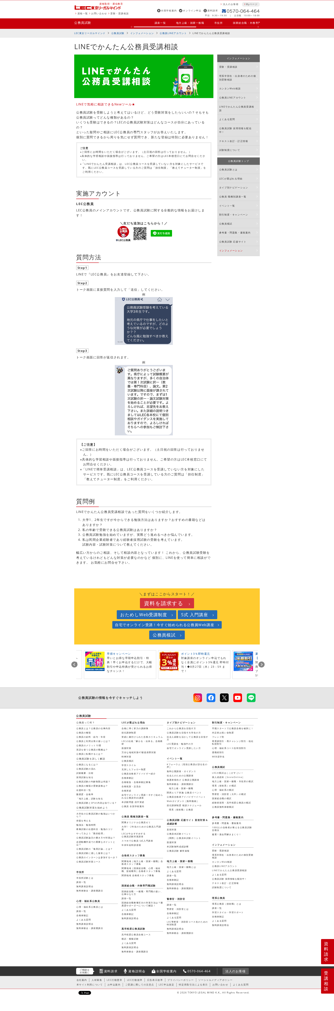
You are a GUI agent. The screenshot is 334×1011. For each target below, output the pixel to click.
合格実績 (126, 790)
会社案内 (82, 980)
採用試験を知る (84, 777)
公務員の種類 (83, 732)
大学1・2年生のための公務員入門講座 (141, 828)
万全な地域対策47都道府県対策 (139, 752)
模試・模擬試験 (130, 938)
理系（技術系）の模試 (224, 785)
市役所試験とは (84, 877)
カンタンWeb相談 (230, 88)
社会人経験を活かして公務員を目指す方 (187, 738)
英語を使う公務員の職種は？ (92, 749)
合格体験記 (128, 777)
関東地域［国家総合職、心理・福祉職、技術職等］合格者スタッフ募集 (141, 869)
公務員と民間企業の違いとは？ (93, 741)
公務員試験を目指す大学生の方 (184, 732)
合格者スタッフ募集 (133, 855)
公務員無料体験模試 (223, 806)
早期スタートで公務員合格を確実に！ (232, 728)
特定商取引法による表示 (193, 984)
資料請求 (212, 10)
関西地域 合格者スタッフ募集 (138, 875)
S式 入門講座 (194, 615)
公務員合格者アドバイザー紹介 (139, 773)
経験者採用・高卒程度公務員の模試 (231, 802)
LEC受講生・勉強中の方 (180, 743)
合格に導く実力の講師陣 (135, 728)
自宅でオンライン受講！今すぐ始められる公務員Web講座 (164, 624)
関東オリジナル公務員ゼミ (136, 822)
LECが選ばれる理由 (231, 178)
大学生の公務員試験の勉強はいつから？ (95, 815)
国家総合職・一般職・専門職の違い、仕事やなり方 (142, 893)
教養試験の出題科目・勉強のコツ (94, 829)
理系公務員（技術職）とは (226, 903)
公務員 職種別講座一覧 (232, 196)
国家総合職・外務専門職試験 (139, 885)
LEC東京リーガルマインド (90, 33)
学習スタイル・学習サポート (228, 912)
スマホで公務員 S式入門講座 (137, 840)
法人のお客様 (231, 4)
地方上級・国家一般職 (190, 23)
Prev (74, 664)
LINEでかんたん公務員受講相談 (236, 108)
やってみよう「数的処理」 (91, 833)
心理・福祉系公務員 (88, 901)
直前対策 (171, 829)
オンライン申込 (192, 10)
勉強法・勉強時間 (86, 824)
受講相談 (326, 981)
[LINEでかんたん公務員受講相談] (251, 697)
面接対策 (126, 748)
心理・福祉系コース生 (229, 748)
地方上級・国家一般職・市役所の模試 (232, 781)
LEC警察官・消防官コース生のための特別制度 (187, 923)
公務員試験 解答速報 (178, 850)
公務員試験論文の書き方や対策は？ (95, 837)
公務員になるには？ (87, 764)
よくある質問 (227, 119)
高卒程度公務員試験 (133, 928)
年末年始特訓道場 (131, 844)
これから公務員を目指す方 (181, 728)
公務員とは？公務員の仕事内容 (93, 728)
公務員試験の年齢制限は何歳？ (93, 781)
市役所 (218, 23)
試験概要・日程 (84, 773)
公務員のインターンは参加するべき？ (97, 857)
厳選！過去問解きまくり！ (226, 834)
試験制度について (229, 150)
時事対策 (126, 756)
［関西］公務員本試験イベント (184, 838)
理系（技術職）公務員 (181, 809)
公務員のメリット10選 (88, 745)
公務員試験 (82, 23)
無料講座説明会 (175, 884)
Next (261, 664)
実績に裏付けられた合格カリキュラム (142, 736)
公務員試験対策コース (88, 861)
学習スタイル (129, 765)
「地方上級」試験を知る (89, 798)
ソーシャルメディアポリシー (215, 980)
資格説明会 (136, 971)
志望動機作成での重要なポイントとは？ (95, 843)
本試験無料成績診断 (178, 846)
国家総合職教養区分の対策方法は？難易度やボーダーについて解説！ (142, 904)
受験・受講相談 (119, 13)
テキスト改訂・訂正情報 (233, 141)
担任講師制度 (129, 732)
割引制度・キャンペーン (233, 214)
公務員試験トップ (238, 161)
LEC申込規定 (166, 984)
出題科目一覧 (83, 790)
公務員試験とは (228, 169)
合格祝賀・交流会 (131, 786)
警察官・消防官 (176, 899)
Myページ (251, 4)
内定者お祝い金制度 (223, 732)
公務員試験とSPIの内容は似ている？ (96, 802)
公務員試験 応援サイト (232, 241)
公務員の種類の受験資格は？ (92, 785)
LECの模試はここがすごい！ (227, 772)
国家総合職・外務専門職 (248, 23)
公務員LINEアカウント (173, 33)
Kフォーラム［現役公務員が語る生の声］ (187, 765)
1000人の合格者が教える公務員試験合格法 (232, 829)
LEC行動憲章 (114, 980)
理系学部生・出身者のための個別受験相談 (237, 77)
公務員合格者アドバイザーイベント (186, 796)
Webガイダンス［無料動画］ (183, 801)
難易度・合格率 (84, 794)
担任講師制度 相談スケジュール (184, 805)
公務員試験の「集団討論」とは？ (94, 848)
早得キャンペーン (119, 653)
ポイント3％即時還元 (195, 653)
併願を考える (83, 820)
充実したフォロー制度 (134, 769)
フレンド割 (218, 736)
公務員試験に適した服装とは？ (93, 853)
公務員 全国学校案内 (133, 806)
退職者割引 (218, 752)
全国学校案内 (169, 10)
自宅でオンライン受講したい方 (184, 748)
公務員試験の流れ (86, 768)
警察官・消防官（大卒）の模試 (229, 794)
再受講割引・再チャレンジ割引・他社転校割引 (232, 742)
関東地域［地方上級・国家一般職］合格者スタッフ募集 (142, 862)
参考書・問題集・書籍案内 (235, 232)
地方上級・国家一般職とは (181, 867)
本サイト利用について (90, 984)
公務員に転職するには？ (89, 753)
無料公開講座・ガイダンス (181, 771)
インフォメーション (142, 33)
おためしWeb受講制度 (143, 615)
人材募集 (97, 980)
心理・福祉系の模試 (223, 789)
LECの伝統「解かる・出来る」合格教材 (142, 742)
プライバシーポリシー (180, 980)
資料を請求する (163, 603)
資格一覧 (83, 13)
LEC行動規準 (134, 980)
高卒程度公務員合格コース (136, 934)
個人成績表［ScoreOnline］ (228, 777)
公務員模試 (225, 223)
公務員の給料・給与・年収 (91, 736)
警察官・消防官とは (178, 909)
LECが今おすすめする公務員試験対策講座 (134, 835)
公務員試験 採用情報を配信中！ (235, 130)
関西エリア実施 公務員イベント (184, 792)
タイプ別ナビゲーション (233, 187)
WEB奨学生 (218, 756)
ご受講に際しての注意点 (139, 984)
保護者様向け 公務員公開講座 (183, 779)
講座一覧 (160, 23)
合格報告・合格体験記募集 (136, 782)
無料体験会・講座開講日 (180, 784)
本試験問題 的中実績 (133, 802)
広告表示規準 (155, 980)
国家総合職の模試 (222, 798)
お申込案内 (114, 984)
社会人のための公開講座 (180, 775)
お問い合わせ (99, 13)
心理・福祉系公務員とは (89, 906)
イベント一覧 (227, 205)
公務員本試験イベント (179, 833)
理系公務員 (218, 898)
